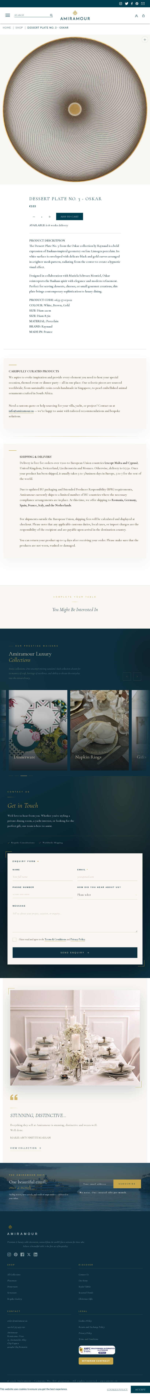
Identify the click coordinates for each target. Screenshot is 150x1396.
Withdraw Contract (96, 1361)
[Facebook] (22, 1254)
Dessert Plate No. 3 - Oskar (65, 198)
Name (16, 870)
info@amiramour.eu (21, 411)
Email (81, 870)
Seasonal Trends (86, 1292)
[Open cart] (143, 15)
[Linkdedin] (29, 1254)
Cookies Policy (85, 1320)
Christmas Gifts (86, 1298)
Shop (19, 28)
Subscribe (127, 1184)
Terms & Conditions (55, 939)
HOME (7, 28)
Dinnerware (12, 1286)
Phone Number (23, 887)
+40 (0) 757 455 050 (16, 1327)
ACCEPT (140, 1389)
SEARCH (19, 15)
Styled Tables (85, 1286)
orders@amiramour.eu (17, 1320)
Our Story (83, 1280)
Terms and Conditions (88, 1339)
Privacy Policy (78, 939)
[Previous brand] (127, 676)
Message (19, 906)
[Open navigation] (7, 15)
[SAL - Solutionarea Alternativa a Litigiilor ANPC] (97, 1350)
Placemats (12, 1280)
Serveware (12, 1292)
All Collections (13, 1274)
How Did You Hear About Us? (99, 887)
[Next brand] (137, 676)
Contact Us (84, 1274)
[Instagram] (9, 1254)
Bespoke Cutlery (14, 1298)
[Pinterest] (16, 1254)
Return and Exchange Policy (92, 1327)
